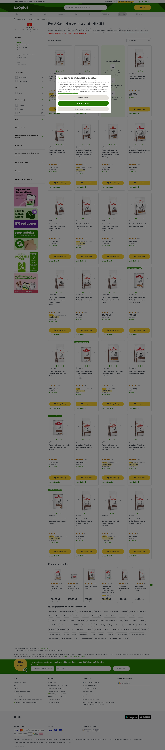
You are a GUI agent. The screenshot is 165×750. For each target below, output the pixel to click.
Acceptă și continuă (83, 103)
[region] (83, 94)
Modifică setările (83, 98)
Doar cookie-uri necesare (83, 109)
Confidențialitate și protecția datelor (68, 93)
